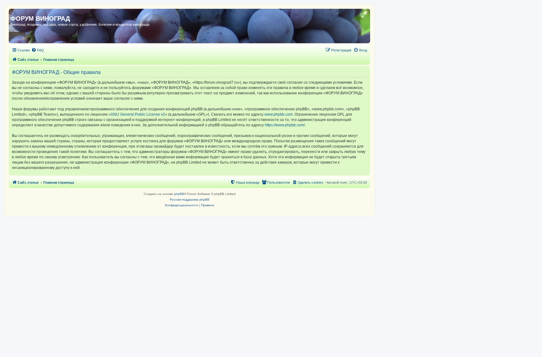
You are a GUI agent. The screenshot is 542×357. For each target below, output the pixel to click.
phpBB (179, 194)
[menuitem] (37, 50)
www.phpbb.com (278, 114)
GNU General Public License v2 (138, 114)
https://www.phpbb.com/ (285, 125)
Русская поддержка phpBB (190, 199)
